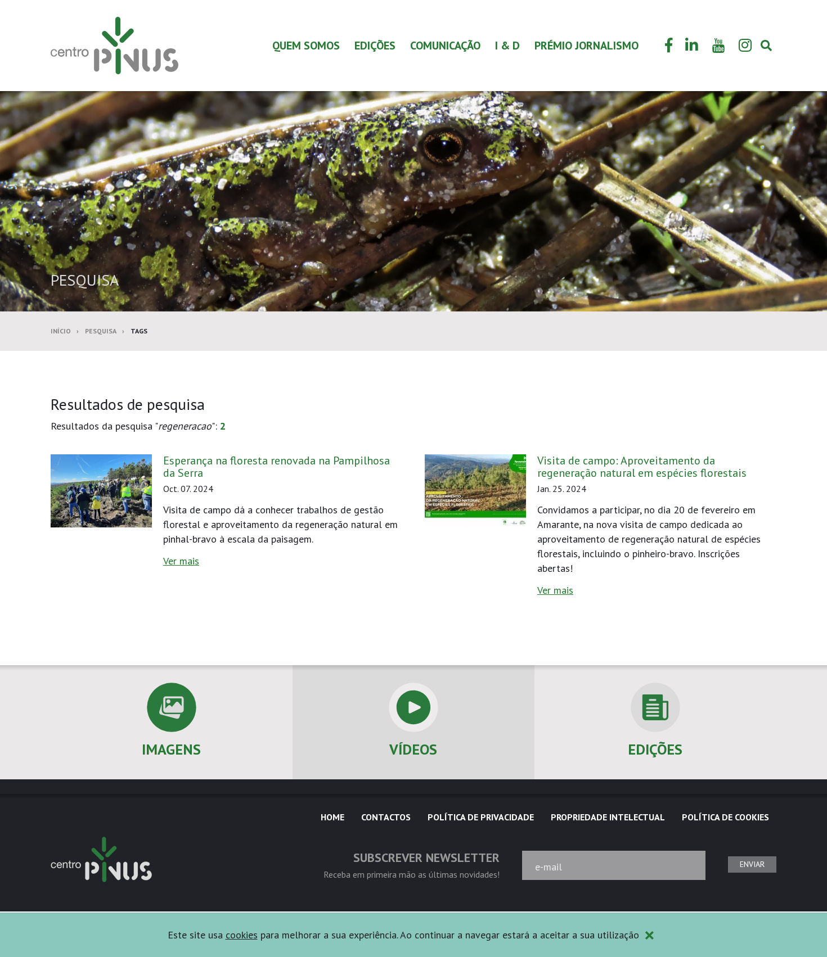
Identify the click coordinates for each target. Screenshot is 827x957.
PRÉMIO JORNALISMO (586, 45)
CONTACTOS (386, 817)
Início (61, 331)
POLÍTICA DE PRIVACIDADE (481, 817)
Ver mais (181, 560)
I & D (507, 45)
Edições (374, 45)
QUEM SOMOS (306, 45)
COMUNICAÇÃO (445, 45)
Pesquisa (100, 331)
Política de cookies (725, 817)
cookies (242, 934)
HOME (332, 817)
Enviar (752, 864)
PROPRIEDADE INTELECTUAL (608, 817)
